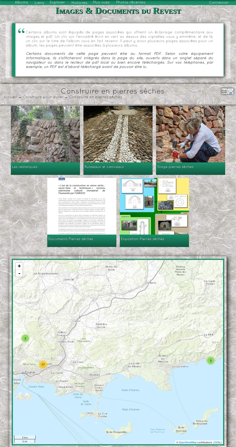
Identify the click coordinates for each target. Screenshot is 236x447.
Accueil (10, 97)
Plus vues (101, 2)
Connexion (219, 2)
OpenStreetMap (188, 442)
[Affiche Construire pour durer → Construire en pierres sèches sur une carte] (230, 91)
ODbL (217, 442)
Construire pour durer (43, 97)
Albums (21, 2)
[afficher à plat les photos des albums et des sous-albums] (224, 91)
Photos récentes (130, 2)
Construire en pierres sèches (95, 97)
